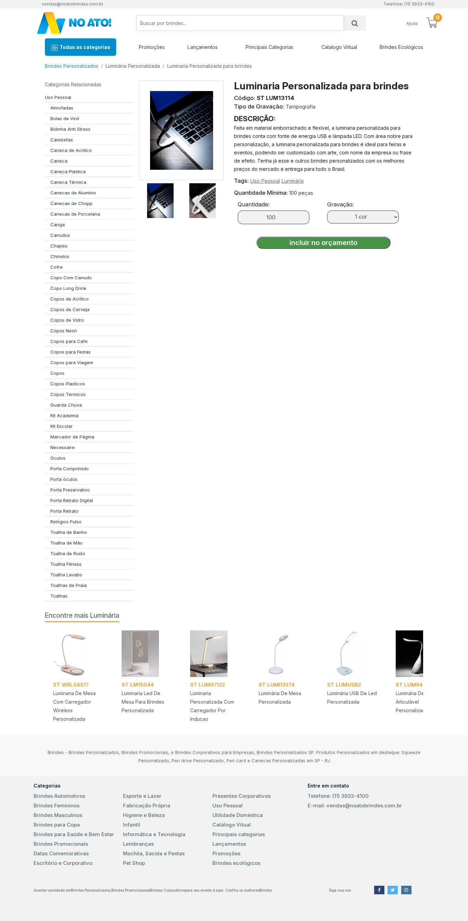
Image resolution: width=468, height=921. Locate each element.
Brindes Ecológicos (401, 47)
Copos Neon (63, 330)
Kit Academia (64, 415)
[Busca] (355, 23)
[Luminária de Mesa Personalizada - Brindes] (285, 653)
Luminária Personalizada (133, 66)
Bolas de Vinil (64, 118)
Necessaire (62, 447)
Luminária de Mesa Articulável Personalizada (417, 701)
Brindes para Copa (57, 824)
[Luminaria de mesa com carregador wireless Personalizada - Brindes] (79, 653)
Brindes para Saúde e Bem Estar (74, 834)
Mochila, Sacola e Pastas (154, 853)
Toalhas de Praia (68, 585)
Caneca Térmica (68, 182)
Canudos (60, 235)
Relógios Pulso (66, 521)
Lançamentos (202, 47)
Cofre (56, 267)
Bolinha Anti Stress (70, 129)
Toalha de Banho (68, 532)
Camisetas (61, 139)
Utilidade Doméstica (237, 815)
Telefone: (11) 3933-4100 (338, 796)
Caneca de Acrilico (71, 150)
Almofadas (61, 108)
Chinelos (59, 256)
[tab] (160, 199)
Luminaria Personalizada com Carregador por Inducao (212, 706)
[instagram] (406, 890)
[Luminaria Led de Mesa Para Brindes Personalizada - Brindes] (148, 653)
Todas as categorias (84, 47)
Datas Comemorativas (61, 853)
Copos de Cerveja (69, 309)
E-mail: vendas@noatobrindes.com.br (355, 805)
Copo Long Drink (68, 288)
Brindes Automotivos (59, 796)
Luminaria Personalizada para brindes (209, 66)
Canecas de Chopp (71, 203)
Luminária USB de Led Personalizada (352, 697)
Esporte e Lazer (142, 796)
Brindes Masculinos (58, 815)
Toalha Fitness (66, 564)
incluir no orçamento (323, 243)
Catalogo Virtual (339, 47)
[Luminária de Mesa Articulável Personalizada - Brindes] (422, 653)
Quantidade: (254, 204)
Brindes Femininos (56, 805)
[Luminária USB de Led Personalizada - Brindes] (353, 653)
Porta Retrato (64, 511)
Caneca (58, 161)
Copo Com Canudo (71, 277)
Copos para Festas (70, 352)
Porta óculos (63, 479)
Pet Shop (134, 863)
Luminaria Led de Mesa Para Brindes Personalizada (143, 701)
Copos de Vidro (67, 320)
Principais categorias (238, 834)
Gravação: (340, 204)
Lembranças (138, 844)
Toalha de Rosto (67, 553)
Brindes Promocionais (61, 844)
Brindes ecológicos (236, 863)
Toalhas (58, 596)
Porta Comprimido (69, 468)
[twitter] (392, 890)
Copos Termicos (68, 394)
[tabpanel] (79, 674)
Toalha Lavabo (66, 574)
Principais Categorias (269, 47)
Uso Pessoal (58, 97)
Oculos (57, 458)
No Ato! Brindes (80, 23)
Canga (57, 224)
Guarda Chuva (66, 405)
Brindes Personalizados (71, 66)
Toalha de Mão (66, 543)
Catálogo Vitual (231, 824)
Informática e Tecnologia (154, 834)
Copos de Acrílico (69, 299)
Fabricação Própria (146, 805)
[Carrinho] (432, 23)
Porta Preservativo (70, 490)
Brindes (265, 890)
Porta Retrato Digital (71, 500)
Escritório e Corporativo (63, 863)
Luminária (292, 181)
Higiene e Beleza (144, 815)
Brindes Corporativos (167, 890)
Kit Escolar (61, 426)
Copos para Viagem (71, 362)
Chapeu (58, 245)
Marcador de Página (72, 436)
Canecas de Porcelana (75, 214)
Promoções (152, 47)
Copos (57, 373)
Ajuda (412, 23)
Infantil (131, 824)
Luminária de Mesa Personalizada (280, 697)
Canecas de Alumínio (73, 192)
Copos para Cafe (69, 341)
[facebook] (379, 890)
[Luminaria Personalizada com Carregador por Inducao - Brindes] (216, 653)
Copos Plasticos (67, 383)
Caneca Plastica (68, 171)
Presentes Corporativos (241, 796)
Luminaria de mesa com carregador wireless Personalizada (74, 706)
